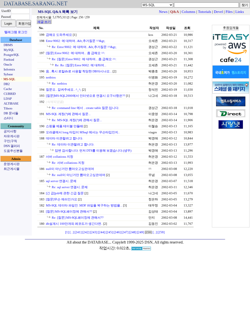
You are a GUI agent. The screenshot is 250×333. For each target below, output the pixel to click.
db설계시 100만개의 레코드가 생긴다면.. (74, 223)
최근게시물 (12, 169)
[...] (72, 232)
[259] (161, 232)
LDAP (8, 98)
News (163, 12)
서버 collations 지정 (59, 156)
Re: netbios (59, 83)
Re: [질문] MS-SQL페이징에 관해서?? (78, 217)
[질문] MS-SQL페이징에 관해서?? (69, 211)
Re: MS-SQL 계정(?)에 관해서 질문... (77, 120)
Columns (188, 12)
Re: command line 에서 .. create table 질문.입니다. (85, 108)
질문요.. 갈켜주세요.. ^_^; (63, 89)
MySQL (9, 50)
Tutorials (204, 12)
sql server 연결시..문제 (61, 181)
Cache (8, 89)
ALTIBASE (11, 103)
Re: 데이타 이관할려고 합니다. (73, 144)
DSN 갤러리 (12, 146)
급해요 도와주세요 (59, 35)
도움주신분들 (13, 151)
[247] (124, 232)
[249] (140, 232)
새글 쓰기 (44, 22)
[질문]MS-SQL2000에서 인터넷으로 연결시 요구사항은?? (85, 96)
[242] (85, 232)
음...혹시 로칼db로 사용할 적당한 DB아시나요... (79, 71)
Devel (218, 12)
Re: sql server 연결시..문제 (70, 187)
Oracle (8, 64)
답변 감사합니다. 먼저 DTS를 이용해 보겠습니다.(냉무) (93, 150)
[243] (93, 232)
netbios (51, 77)
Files (229, 12)
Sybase (8, 74)
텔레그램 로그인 (15, 32)
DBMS (8, 45)
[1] (67, 232)
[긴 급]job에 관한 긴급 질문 (65, 193)
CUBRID (10, 94)
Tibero (8, 108)
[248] (132, 232)
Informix (9, 69)
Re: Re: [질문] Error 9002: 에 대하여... (80, 65)
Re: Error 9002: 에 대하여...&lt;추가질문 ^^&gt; (84, 47)
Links (239, 12)
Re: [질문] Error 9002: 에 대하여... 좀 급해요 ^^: (84, 59)
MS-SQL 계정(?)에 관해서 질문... (68, 114)
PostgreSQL (11, 55)
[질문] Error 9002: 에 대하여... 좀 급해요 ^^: (75, 53)
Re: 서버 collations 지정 (68, 163)
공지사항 (10, 131)
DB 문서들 (11, 113)
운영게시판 (12, 164)
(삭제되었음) (55, 102)
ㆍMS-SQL (7, 79)
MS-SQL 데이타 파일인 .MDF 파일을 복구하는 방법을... (84, 205)
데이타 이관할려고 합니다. (64, 138)
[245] (109, 232)
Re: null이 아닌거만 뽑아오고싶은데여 (78, 175)
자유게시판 (12, 136)
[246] (117, 232)
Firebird (9, 59)
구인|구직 (10, 141)
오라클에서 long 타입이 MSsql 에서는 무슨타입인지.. (83, 132)
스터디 (8, 118)
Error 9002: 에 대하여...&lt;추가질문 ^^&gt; (75, 41)
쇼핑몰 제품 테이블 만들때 (64, 126)
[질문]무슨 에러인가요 (61, 199)
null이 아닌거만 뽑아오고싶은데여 (70, 169)
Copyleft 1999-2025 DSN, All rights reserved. (148, 242)
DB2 (7, 84)
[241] (78, 232)
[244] (101, 232)
